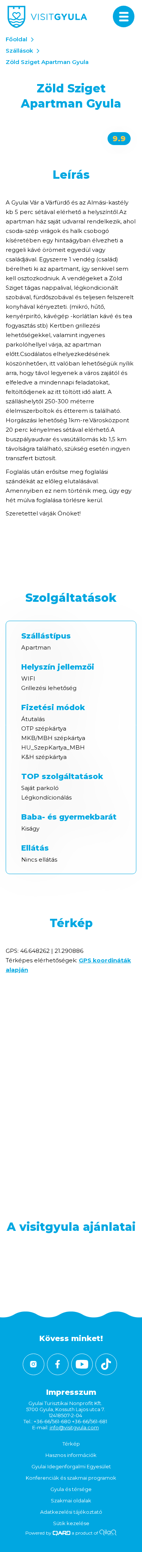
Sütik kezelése (71, 1523)
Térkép (71, 1444)
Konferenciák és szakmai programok (71, 1478)
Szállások (19, 50)
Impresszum (71, 1392)
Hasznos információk (71, 1455)
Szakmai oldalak (71, 1500)
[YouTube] (82, 1364)
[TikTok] (106, 1364)
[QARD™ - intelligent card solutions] (61, 1533)
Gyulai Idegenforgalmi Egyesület (71, 1466)
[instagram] (33, 1364)
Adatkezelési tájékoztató (71, 1512)
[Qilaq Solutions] (107, 1533)
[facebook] (58, 1364)
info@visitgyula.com (74, 1427)
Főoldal (16, 39)
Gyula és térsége (71, 1489)
